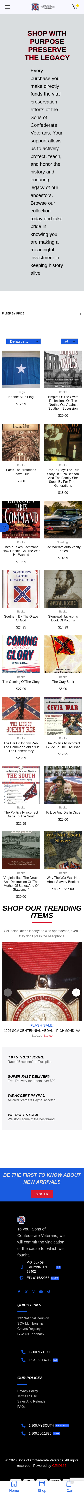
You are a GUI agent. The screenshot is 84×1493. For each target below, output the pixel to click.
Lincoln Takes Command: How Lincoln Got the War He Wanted (21, 551)
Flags (21, 392)
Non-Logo (63, 542)
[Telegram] (48, 1291)
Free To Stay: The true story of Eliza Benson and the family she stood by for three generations (63, 477)
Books (63, 392)
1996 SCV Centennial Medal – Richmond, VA (42, 1030)
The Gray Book (63, 682)
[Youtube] (41, 1291)
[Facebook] (19, 1291)
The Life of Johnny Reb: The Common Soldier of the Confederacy (21, 747)
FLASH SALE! (42, 1025)
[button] (7, 7)
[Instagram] (33, 1291)
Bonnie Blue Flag (21, 397)
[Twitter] (26, 1291)
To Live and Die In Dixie (63, 812)
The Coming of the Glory (21, 682)
